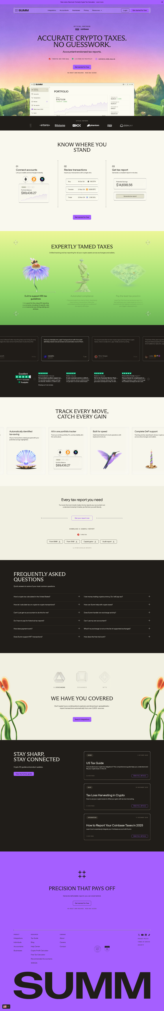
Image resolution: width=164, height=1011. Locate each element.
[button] (97, 10)
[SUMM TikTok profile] (149, 935)
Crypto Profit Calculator (39, 950)
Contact (63, 946)
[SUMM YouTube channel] (142, 935)
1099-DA (34, 963)
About (62, 938)
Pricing (86, 10)
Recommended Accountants (41, 959)
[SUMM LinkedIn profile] (146, 935)
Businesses (76, 10)
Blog (32, 942)
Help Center (35, 946)
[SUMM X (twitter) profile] (139, 935)
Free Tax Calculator (38, 955)
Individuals (17, 942)
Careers (63, 942)
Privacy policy (143, 938)
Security (141, 945)
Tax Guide (34, 938)
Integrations (52, 10)
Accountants (64, 10)
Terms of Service (144, 942)
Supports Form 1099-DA (107, 59)
